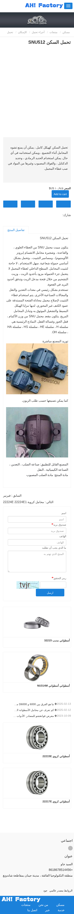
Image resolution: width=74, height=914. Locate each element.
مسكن (66, 32)
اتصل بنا (32, 910)
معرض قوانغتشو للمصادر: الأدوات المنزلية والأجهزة (33, 715)
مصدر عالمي (56, 890)
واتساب (10, 204)
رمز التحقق (60, 578)
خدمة (61, 910)
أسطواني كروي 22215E (56, 756)
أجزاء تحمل (38, 32)
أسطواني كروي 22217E (56, 801)
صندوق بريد (59, 524)
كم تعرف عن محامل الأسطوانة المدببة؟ (33, 710)
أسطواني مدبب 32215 (57, 640)
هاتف (28, 204)
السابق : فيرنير (12, 495)
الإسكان (22, 32)
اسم (63, 513)
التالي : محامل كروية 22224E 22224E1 (28, 502)
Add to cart (60, 194)
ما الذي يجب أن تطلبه (54, 547)
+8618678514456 (61, 869)
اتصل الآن (63, 204)
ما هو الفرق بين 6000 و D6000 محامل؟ (33, 704)
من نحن (43, 904)
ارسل (50, 592)
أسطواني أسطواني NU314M (53, 685)
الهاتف (62, 536)
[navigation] (68, 6)
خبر (47, 910)
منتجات (53, 32)
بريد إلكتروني (46, 204)
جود (45, 890)
